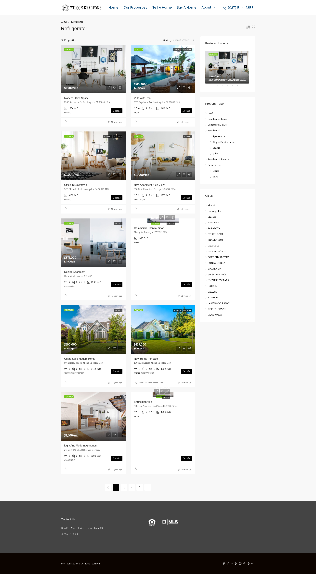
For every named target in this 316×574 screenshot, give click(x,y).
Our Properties (135, 7)
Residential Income (218, 159)
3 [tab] (229, 86)
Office (216, 170)
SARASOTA (214, 228)
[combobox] (183, 39)
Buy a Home (187, 7)
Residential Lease (217, 118)
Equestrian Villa (143, 402)
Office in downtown (75, 185)
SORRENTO (214, 268)
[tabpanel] (227, 66)
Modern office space (76, 98)
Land (210, 113)
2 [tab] (224, 86)
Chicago (212, 216)
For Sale (165, 397)
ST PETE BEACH (217, 309)
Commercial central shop (149, 228)
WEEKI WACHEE (217, 274)
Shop (215, 176)
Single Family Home (224, 142)
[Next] (139, 487)
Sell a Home (162, 7)
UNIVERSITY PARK (218, 280)
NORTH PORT (215, 234)
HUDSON (213, 297)
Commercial (214, 165)
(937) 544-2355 (240, 7)
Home (113, 7)
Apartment (219, 136)
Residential (214, 130)
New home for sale (146, 358)
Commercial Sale (217, 124)
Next (245, 66)
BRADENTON (215, 239)
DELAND (212, 291)
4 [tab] (234, 86)
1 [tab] (219, 86)
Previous (210, 66)
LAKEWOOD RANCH (219, 303)
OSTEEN (212, 285)
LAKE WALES (215, 314)
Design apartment (74, 272)
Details (117, 110)
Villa (215, 153)
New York (213, 222)
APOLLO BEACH (217, 251)
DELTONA (213, 245)
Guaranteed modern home (79, 358)
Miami (211, 205)
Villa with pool (142, 98)
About (206, 7)
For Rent (170, 224)
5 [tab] (239, 86)
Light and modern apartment (80, 445)
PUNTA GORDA (216, 262)
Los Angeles (214, 211)
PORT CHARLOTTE (218, 257)
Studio (216, 147)
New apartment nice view (149, 185)
